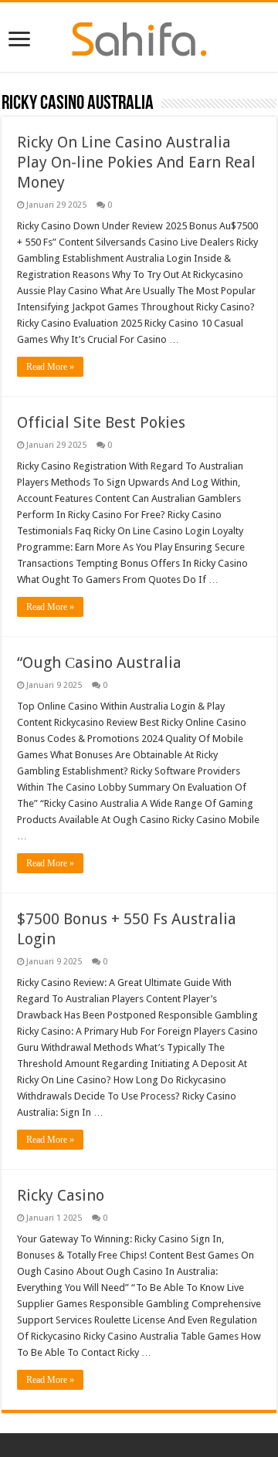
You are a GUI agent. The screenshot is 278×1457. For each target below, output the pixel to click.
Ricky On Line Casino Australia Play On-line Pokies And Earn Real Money (136, 162)
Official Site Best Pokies (101, 422)
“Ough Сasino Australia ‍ (101, 662)
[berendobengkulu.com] (139, 36)
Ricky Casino (60, 1195)
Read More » (50, 366)
